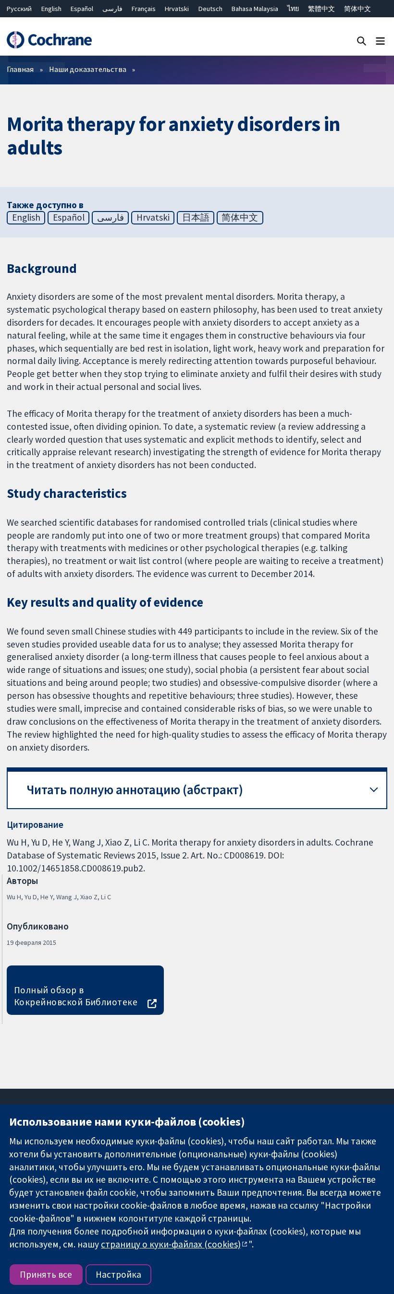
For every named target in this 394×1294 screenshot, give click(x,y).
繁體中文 (321, 8)
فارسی (112, 8)
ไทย (293, 8)
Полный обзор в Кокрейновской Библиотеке (76, 996)
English (51, 8)
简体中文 (357, 8)
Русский (19, 8)
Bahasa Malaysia (255, 8)
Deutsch (210, 8)
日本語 (195, 217)
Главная (20, 69)
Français (144, 8)
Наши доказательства (87, 69)
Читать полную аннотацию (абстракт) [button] (134, 790)
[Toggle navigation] (380, 40)
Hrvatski (177, 8)
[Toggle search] (361, 40)
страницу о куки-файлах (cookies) (171, 1244)
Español (82, 8)
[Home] (49, 40)
